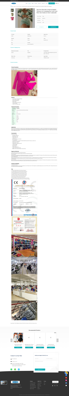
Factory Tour (39, 384)
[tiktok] (66, 385)
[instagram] (66, 380)
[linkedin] (66, 383)
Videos (33, 3)
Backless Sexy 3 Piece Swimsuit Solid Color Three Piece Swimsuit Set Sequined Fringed (18, 345)
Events (47, 3)
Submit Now (40, 369)
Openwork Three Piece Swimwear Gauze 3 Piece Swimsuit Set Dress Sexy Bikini (40, 345)
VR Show (35, 3)
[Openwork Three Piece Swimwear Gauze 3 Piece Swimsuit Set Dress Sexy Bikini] (40, 337)
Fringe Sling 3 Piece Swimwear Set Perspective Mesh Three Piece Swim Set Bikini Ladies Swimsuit (29, 345)
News (44, 384)
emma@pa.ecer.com (14, 361)
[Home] (14, 3)
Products (29, 3)
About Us (39, 3)
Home (27, 3)
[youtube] (66, 378)
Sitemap (38, 387)
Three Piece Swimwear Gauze (33, 323)
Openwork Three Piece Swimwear (24, 323)
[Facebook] (66, 375)
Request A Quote (51, 3)
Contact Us (43, 3)
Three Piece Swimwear (19, 6)
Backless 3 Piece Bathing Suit (16, 323)
